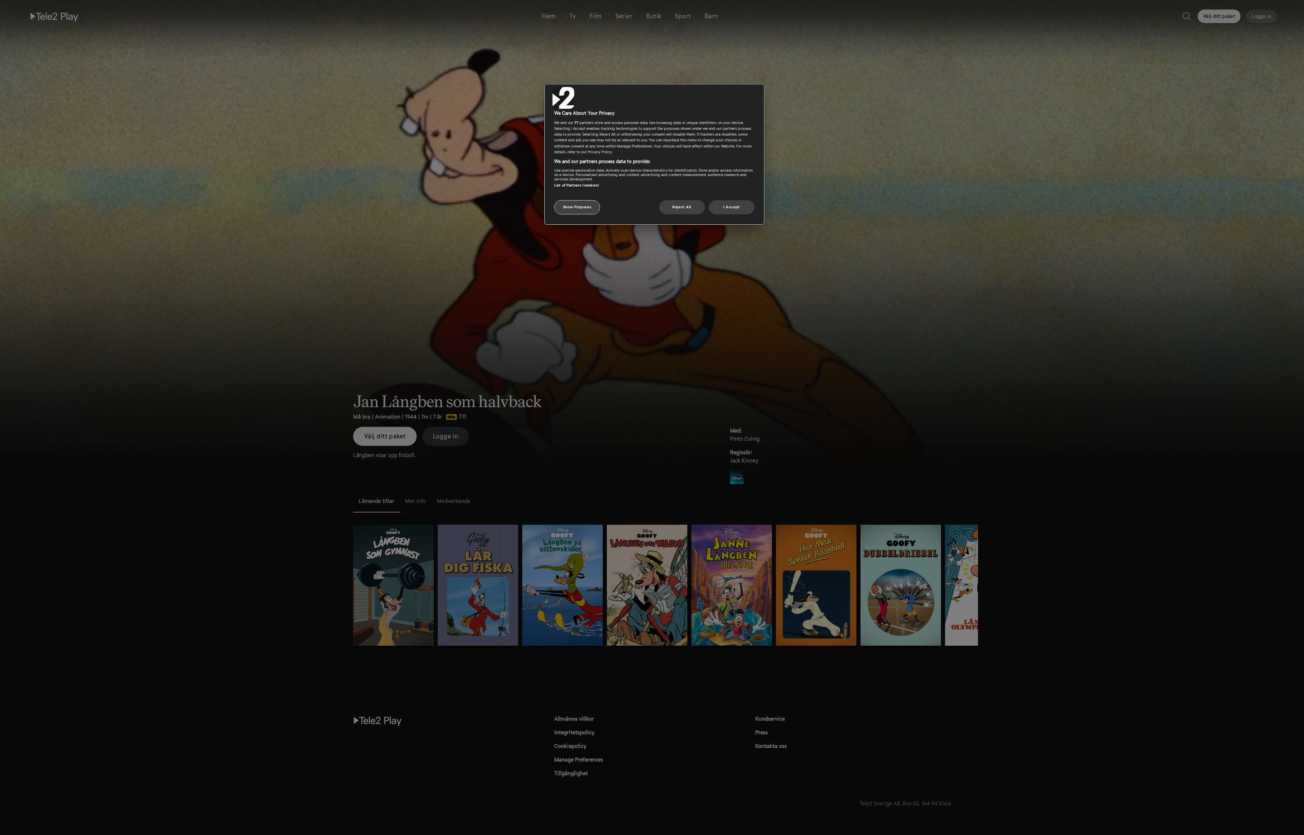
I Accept (731, 207)
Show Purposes (577, 207)
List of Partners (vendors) (576, 185)
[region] (654, 154)
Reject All (681, 207)
